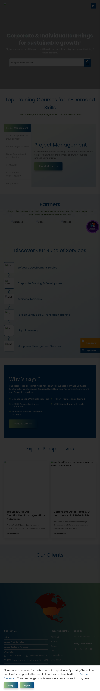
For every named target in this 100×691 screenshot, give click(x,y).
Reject (27, 685)
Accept (11, 685)
